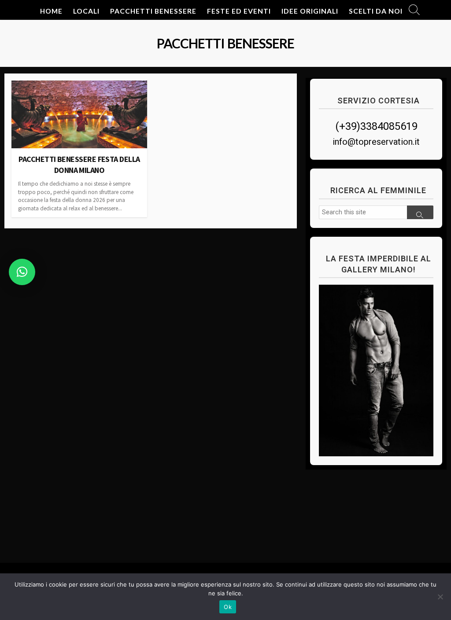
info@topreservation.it (376, 141)
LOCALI (86, 11)
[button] (22, 272)
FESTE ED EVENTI (239, 11)
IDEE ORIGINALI (309, 11)
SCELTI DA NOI (376, 11)
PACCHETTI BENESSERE (153, 11)
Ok (228, 606)
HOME (51, 11)
